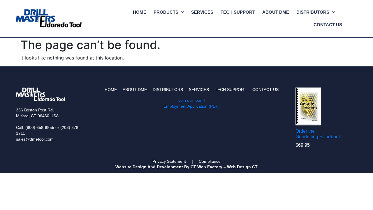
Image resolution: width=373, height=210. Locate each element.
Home (139, 12)
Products (166, 12)
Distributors (312, 12)
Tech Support (238, 12)
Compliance (210, 161)
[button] (169, 12)
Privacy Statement (169, 161)
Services (202, 12)
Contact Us (328, 24)
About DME (275, 12)
